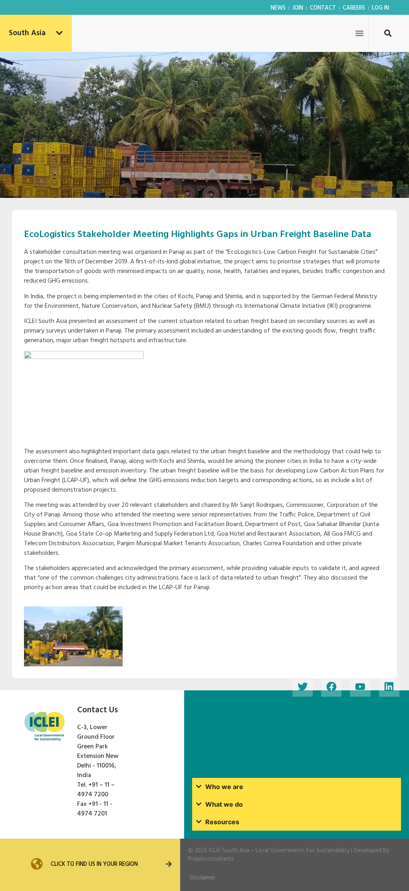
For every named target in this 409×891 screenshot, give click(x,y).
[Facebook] (331, 686)
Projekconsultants (211, 859)
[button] (359, 33)
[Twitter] (302, 686)
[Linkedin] (389, 686)
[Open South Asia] (59, 33)
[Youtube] (360, 686)
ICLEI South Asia (229, 850)
